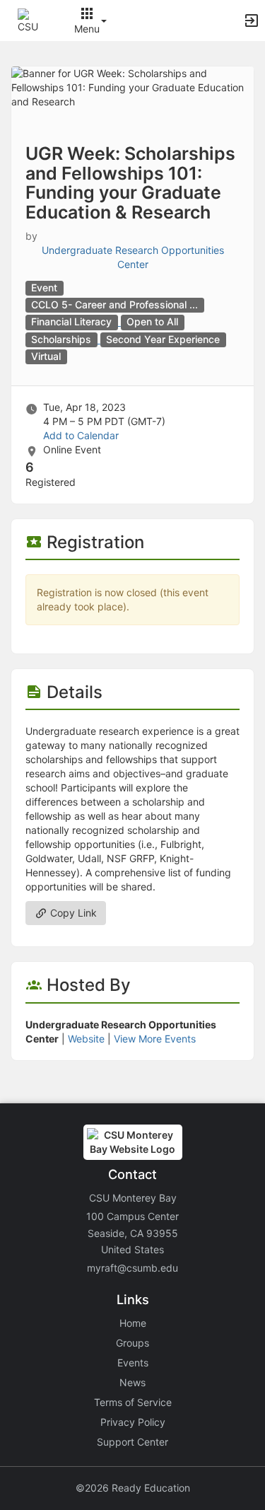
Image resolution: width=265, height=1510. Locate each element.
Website (86, 1039)
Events (132, 1363)
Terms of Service (133, 1402)
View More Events (155, 1039)
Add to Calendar (81, 435)
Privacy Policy (132, 1422)
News (132, 1382)
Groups (132, 1343)
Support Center (132, 1442)
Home (132, 1323)
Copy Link (72, 913)
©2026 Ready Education (133, 1488)
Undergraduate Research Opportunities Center (133, 257)
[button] (30, 19)
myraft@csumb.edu (132, 1268)
